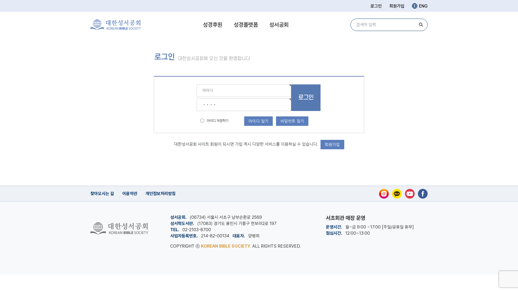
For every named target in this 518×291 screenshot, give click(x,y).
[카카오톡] (397, 194)
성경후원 (212, 24)
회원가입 (396, 6)
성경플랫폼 (246, 24)
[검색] (421, 25)
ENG (423, 6)
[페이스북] (423, 194)
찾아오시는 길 (102, 193)
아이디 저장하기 (217, 121)
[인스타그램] (384, 194)
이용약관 (129, 193)
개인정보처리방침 (160, 193)
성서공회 (279, 24)
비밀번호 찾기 (292, 121)
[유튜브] (410, 194)
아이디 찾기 (258, 121)
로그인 (376, 6)
